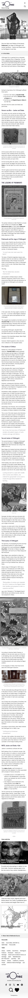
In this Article (6, 53)
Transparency (14, 995)
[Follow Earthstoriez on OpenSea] (22, 984)
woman (4, 964)
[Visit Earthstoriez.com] (10, 4)
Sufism (9, 960)
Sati (19, 958)
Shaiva (3, 960)
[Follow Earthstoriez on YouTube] (18, 984)
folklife (9, 950)
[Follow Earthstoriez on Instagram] (10, 984)
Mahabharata (17, 956)
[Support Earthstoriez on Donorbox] (17, 990)
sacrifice (13, 958)
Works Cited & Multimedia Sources (11, 936)
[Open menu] (24, 3)
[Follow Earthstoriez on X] (14, 984)
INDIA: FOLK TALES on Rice (10, 926)
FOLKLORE (12, 944)
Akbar (3, 950)
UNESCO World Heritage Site (12, 61)
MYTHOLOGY (5, 958)
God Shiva (15, 950)
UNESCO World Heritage (14, 962)
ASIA (3, 943)
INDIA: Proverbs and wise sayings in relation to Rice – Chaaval (13, 861)
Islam (9, 956)
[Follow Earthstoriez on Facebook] (6, 984)
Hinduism (10, 952)
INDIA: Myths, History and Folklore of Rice (14, 893)
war (24, 962)
